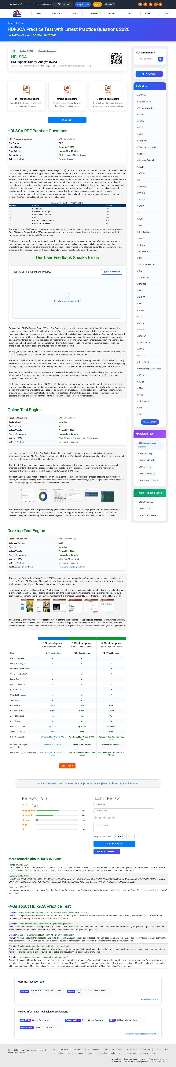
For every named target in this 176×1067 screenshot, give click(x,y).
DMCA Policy (131, 1053)
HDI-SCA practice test (146, 474)
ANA (140, 303)
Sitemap (158, 1050)
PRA (140, 225)
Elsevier (141, 154)
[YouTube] (140, 4)
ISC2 (140, 414)
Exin (140, 212)
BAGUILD (142, 284)
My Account (83, 4)
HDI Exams (19, 23)
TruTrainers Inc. (22, 1053)
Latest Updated (117, 1050)
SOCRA (141, 199)
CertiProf (142, 141)
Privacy (90, 1053)
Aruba (141, 310)
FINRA (141, 114)
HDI (14, 51)
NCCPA (141, 297)
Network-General (146, 160)
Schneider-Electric (146, 264)
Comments (146, 1050)
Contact (166, 13)
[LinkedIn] (150, 4)
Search (75, 13)
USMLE (141, 258)
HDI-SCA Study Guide (146, 460)
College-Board (144, 102)
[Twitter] (160, 4)
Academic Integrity (147, 1053)
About (147, 13)
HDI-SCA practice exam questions (147, 445)
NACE (141, 329)
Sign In (97, 4)
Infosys (141, 245)
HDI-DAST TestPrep (145, 502)
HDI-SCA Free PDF (145, 467)
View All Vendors (150, 422)
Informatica (143, 401)
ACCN (141, 219)
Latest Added (132, 1050)
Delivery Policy (116, 1053)
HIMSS (141, 238)
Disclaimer (79, 1053)
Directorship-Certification (149, 369)
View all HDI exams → (149, 999)
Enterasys (142, 186)
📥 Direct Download (112, 272)
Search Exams (77, 1050)
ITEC (140, 388)
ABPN (141, 382)
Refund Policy (58, 1053)
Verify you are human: (103, 836)
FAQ (129, 13)
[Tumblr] (145, 4)
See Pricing (67, 766)
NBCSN (141, 355)
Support (111, 13)
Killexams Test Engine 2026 (72, 567)
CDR (140, 316)
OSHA (141, 375)
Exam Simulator (94, 1050)
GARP (141, 206)
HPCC (141, 349)
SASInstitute (144, 342)
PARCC (141, 193)
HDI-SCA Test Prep (145, 454)
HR (139, 180)
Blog (166, 1050)
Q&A (105, 1050)
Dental (141, 323)
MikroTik (142, 395)
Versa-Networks (145, 108)
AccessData (143, 251)
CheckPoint (143, 362)
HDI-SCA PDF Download (147, 515)
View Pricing (150, 74)
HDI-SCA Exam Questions (148, 480)
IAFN (140, 134)
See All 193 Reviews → (107, 852)
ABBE (140, 167)
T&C (68, 1053)
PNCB (141, 121)
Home (38, 13)
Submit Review (114, 843)
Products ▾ (57, 13)
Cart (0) (66, 4)
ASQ (140, 290)
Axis (140, 408)
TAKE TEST (67, 120)
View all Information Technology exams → (141, 1034)
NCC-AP (142, 336)
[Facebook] (156, 4)
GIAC (140, 271)
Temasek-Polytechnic (148, 147)
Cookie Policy (102, 1053)
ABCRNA (142, 95)
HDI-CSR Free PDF (145, 509)
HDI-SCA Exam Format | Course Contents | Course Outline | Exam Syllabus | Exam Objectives (88, 783)
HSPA (141, 127)
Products (64, 1050)
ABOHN (141, 173)
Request (93, 13)
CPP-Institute (144, 232)
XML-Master (144, 277)
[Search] (160, 59)
